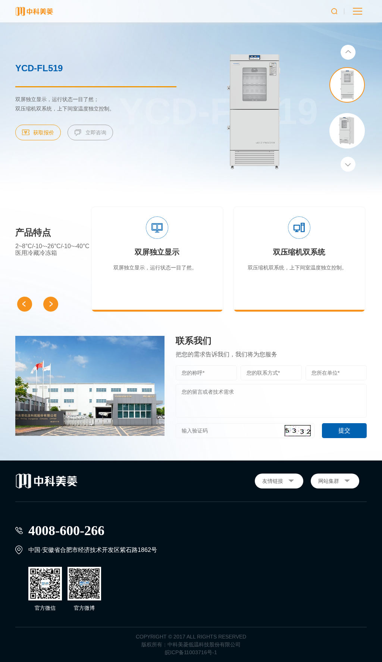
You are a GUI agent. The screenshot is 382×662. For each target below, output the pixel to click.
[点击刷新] (298, 430)
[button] (348, 52)
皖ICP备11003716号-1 (191, 652)
